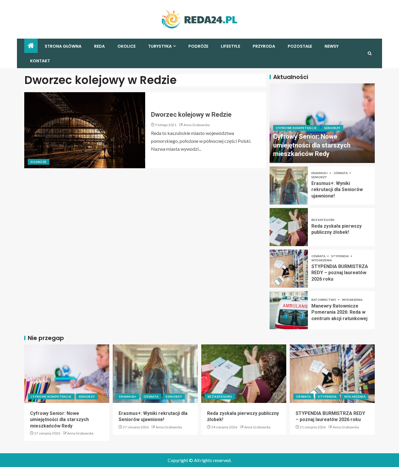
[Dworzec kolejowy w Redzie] (84, 130)
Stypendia (340, 256)
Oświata (341, 173)
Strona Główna (63, 46)
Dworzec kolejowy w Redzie (191, 114)
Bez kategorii (322, 220)
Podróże (198, 46)
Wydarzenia (321, 260)
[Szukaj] (369, 53)
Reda (99, 46)
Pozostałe (300, 46)
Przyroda (264, 46)
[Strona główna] (31, 46)
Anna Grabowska (196, 125)
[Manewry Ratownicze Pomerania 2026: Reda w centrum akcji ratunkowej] (289, 310)
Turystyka (160, 46)
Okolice (126, 46)
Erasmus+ (319, 173)
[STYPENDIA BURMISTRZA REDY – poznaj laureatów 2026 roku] (289, 269)
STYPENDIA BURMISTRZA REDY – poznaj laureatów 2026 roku (339, 273)
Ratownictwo (324, 299)
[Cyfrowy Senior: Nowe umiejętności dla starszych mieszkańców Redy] (66, 373)
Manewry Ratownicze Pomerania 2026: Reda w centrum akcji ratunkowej (339, 312)
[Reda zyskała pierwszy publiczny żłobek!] (289, 227)
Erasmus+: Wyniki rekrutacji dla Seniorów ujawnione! (337, 190)
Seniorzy (332, 128)
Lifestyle (230, 46)
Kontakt (40, 61)
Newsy (332, 46)
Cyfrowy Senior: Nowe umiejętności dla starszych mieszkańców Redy (312, 145)
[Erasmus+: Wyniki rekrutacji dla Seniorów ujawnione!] (289, 185)
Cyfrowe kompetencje (296, 128)
